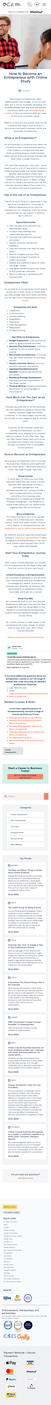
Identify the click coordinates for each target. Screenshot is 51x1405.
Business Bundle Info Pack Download (25, 637)
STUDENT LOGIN (11, 1212)
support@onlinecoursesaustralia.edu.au (28, 693)
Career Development (10, 751)
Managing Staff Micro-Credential (25, 717)
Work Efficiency (16, 845)
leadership (10, 528)
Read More (13, 894)
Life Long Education (18, 820)
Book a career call (17, 696)
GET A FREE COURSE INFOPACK (25, 776)
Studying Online (17, 832)
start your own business (26, 537)
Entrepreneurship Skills (20, 737)
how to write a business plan (31, 528)
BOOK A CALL (10, 1207)
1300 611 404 (27, 1178)
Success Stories (17, 839)
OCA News (15, 826)
